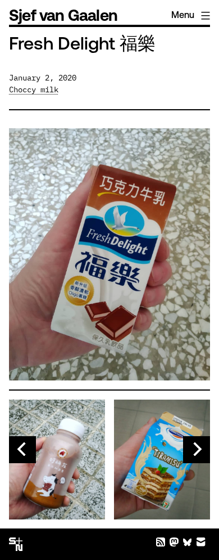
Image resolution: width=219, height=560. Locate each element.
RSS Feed (160, 541)
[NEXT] (196, 449)
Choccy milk (33, 89)
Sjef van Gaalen (63, 17)
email (201, 541)
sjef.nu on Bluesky (187, 541)
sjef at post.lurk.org (174, 541)
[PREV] (22, 449)
